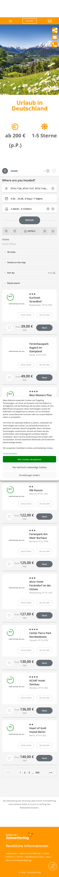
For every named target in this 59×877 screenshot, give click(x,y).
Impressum (11, 853)
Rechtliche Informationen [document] (27, 846)
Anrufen (30, 21)
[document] (29, 106)
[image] (29, 94)
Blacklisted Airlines (35, 856)
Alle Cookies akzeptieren (30, 459)
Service (19, 856)
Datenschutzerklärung (29, 853)
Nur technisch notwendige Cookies (29, 467)
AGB (48, 856)
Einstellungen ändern (29, 475)
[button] (46, 23)
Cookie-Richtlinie (10, 453)
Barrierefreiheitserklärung (18, 860)
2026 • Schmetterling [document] (30, 872)
